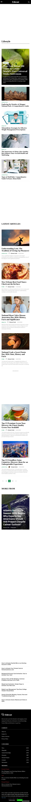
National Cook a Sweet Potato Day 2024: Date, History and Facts (14, 354)
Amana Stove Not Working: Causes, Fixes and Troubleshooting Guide (14, 695)
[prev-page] (3, 481)
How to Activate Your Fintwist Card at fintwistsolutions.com (12, 669)
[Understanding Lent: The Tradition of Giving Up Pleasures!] (15, 238)
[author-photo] (9, 253)
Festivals (4, 45)
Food (9, 45)
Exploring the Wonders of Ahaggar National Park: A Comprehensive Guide (15, 105)
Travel (18, 45)
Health (13, 45)
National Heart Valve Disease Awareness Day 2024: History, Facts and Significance (14, 317)
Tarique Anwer (14, 467)
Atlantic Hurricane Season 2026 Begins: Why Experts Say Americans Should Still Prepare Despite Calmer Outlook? (14, 517)
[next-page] (16, 481)
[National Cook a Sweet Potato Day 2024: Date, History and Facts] (15, 341)
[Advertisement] (15, 19)
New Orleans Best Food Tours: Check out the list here (14, 283)
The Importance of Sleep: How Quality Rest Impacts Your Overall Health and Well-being (15, 153)
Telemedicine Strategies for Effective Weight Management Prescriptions (14, 129)
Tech (3, 775)
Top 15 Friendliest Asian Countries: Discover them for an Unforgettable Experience (15, 462)
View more (4, 797)
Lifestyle (5, 102)
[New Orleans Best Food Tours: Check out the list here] (15, 271)
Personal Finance (5, 769)
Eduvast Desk (14, 253)
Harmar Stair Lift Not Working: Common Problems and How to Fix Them (13, 679)
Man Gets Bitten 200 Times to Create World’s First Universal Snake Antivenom (15, 70)
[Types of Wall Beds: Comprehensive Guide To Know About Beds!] (15, 166)
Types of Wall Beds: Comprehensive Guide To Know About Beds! (14, 178)
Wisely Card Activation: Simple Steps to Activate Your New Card (13, 684)
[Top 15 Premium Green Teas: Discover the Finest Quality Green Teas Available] (15, 412)
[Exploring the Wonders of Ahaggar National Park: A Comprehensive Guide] (15, 94)
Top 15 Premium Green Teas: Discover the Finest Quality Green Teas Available (14, 425)
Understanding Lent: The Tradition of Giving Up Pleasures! (15, 250)
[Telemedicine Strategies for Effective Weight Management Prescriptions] (15, 117)
